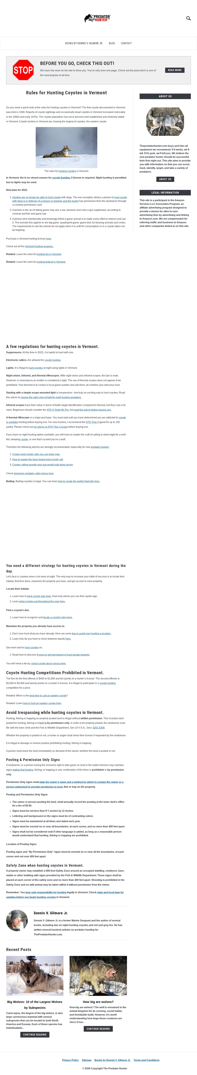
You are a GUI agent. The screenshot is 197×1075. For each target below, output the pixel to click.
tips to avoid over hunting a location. (91, 633)
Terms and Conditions (146, 1060)
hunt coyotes (36, 368)
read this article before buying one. (92, 410)
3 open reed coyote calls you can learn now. (36, 454)
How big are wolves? (98, 1002)
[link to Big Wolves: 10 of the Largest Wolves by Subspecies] (34, 976)
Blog (112, 43)
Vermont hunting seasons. (39, 246)
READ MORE (175, 70)
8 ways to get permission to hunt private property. (63, 654)
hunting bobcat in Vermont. (51, 262)
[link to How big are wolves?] (98, 976)
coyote (24, 439)
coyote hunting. (61, 177)
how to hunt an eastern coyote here (42, 703)
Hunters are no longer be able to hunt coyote (36, 197)
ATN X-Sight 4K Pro (58, 410)
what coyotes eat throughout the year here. (42, 601)
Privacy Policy (70, 1060)
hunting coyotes (67, 171)
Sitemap (86, 1060)
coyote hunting (52, 360)
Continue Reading (34, 1034)
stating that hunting (23, 769)
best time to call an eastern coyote (48, 695)
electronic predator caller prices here (34, 473)
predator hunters (100, 447)
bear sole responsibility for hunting (46, 892)
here (48, 238)
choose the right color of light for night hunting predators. (50, 397)
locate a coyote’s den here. (57, 617)
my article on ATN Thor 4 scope (51, 427)
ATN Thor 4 (92, 422)
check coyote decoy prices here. (48, 663)
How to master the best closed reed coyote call (37, 459)
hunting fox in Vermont (49, 254)
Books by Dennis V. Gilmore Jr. (84, 43)
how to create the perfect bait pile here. (79, 481)
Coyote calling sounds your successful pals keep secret (42, 464)
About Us (165, 179)
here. (68, 638)
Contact (126, 43)
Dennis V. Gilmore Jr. (51, 913)
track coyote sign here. (39, 596)
